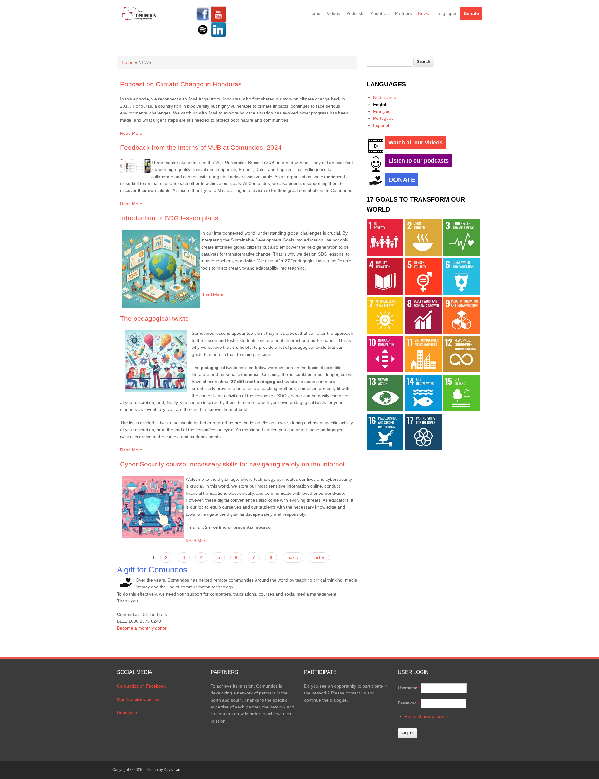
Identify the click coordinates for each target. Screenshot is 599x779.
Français (381, 111)
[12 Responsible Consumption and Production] (461, 370)
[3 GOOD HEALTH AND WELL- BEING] (461, 254)
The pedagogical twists (154, 318)
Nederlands (384, 97)
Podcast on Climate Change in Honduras (181, 84)
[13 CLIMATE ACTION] (385, 409)
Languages (446, 13)
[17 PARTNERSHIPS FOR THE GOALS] (423, 448)
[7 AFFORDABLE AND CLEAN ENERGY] (385, 332)
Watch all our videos (415, 142)
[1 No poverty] (385, 254)
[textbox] (389, 62)
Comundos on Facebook (141, 686)
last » (319, 557)
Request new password (428, 716)
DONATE (401, 179)
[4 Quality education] (385, 293)
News (423, 13)
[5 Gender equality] (423, 293)
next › (293, 557)
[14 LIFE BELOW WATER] (423, 409)
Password (409, 703)
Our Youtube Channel (138, 699)
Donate (471, 13)
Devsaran (172, 769)
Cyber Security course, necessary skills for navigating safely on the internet (232, 464)
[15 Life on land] (461, 409)
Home (314, 13)
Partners (403, 13)
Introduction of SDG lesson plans (169, 218)
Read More (131, 133)
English (380, 104)
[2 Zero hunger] (423, 254)
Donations (127, 712)
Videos (333, 13)
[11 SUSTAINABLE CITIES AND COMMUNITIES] (423, 370)
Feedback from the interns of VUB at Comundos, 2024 (201, 147)
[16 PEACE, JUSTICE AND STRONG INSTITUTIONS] (385, 448)
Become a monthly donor (142, 628)
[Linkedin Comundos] (218, 35)
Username (409, 687)
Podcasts (355, 13)
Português (383, 118)
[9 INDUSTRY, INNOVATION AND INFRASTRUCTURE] (461, 332)
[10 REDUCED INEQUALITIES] (385, 370)
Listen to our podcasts (418, 161)
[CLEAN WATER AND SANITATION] (461, 293)
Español (381, 125)
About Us (380, 13)
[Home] (138, 19)
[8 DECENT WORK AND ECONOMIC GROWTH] (423, 332)
